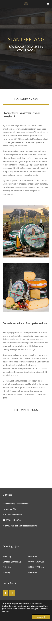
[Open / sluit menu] (4, 4)
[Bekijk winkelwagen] (48, 4)
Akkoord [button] (41, 617)
